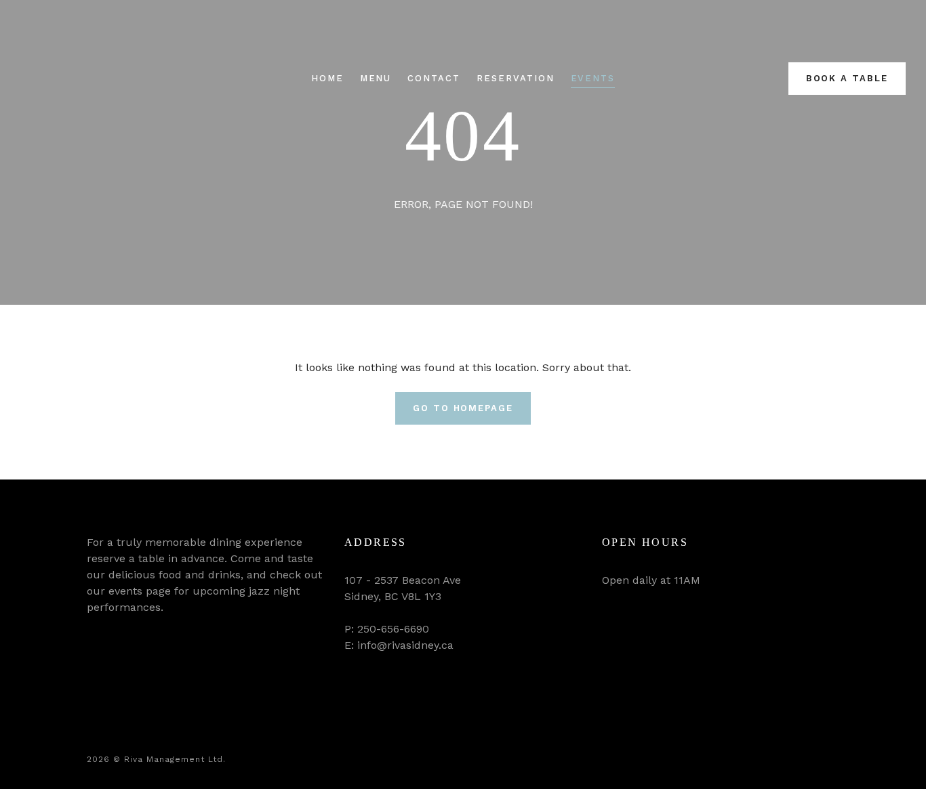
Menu (376, 78)
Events (593, 78)
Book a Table (847, 78)
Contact (433, 78)
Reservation (515, 78)
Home (327, 78)
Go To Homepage (463, 408)
